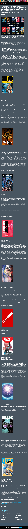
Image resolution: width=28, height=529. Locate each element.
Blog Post (3, 515)
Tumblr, (18, 502)
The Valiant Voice (15, 12)
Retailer (3, 519)
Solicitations (18, 515)
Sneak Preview (18, 513)
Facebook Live (6, 73)
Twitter (16, 502)
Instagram (20, 502)
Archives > (4, 506)
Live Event (3, 517)
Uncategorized (18, 519)
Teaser (16, 517)
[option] (7, 85)
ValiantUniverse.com (5, 503)
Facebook (13, 502)
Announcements (5, 513)
